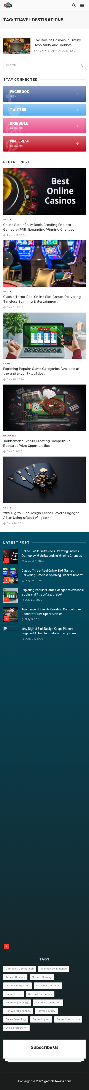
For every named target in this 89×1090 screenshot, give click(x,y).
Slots (7, 220)
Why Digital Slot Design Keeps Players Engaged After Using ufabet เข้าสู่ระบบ (41, 515)
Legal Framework (16, 1027)
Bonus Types (13, 994)
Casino (8, 364)
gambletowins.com (57, 1081)
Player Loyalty (46, 1010)
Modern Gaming (42, 977)
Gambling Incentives (48, 1002)
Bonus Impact (41, 1019)
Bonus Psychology (17, 1002)
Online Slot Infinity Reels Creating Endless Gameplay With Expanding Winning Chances (38, 227)
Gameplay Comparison (20, 968)
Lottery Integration (17, 985)
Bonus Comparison (68, 1019)
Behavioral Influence (18, 1010)
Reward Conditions (40, 994)
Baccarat (9, 436)
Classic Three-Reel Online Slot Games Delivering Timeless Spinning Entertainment (42, 299)
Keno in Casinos (15, 977)
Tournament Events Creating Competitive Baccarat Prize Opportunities (36, 443)
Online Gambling (16, 1019)
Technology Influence (54, 968)
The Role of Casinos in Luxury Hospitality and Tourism (57, 42)
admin (42, 50)
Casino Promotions (48, 985)
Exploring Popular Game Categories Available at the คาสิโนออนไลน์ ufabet (41, 371)
